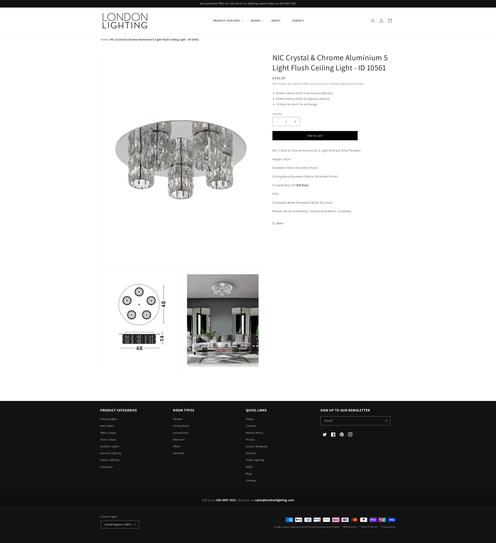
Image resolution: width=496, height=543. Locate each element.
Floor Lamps (108, 439)
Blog (248, 473)
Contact (251, 426)
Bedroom (179, 439)
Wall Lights (107, 426)
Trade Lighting (255, 460)
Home (104, 39)
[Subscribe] (385, 420)
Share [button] (279, 223)
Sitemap (251, 480)
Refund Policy (254, 432)
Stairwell (178, 453)
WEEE (249, 467)
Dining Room (181, 426)
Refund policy (350, 526)
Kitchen (178, 419)
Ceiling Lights (108, 419)
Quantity (277, 113)
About (250, 419)
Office (176, 446)
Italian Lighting (109, 460)
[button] (226, 20)
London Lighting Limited (294, 527)
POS (309, 527)
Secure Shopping (256, 446)
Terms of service (369, 526)
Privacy (250, 439)
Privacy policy (388, 526)
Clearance (106, 467)
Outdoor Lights (109, 446)
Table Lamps (108, 432)
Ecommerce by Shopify (328, 527)
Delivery (251, 453)
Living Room (181, 432)
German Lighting (110, 453)
